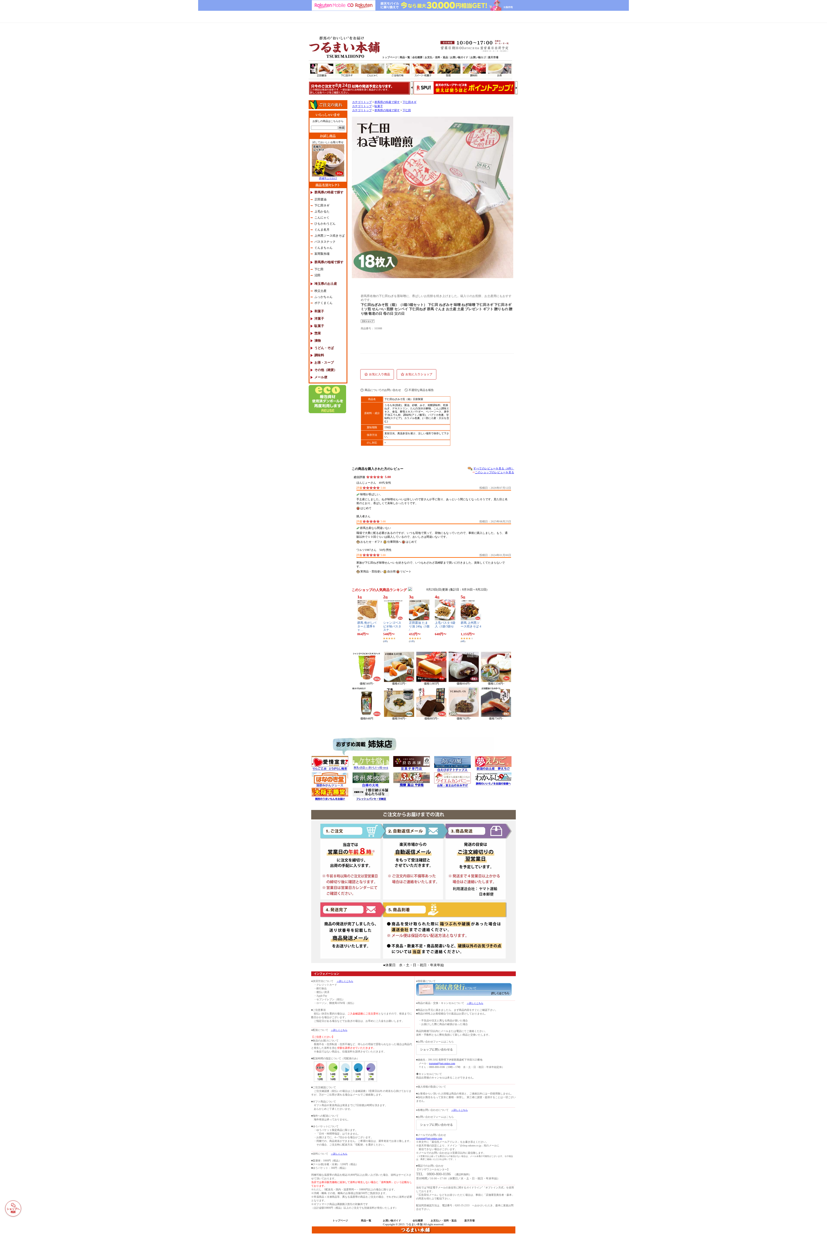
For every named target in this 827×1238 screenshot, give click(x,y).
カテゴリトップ (362, 102)
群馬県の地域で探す (329, 262)
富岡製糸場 (322, 253)
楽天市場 (493, 57)
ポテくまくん (323, 303)
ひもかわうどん (325, 223)
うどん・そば (324, 348)
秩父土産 (320, 290)
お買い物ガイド (459, 57)
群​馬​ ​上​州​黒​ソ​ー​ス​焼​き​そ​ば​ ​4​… (471, 626)
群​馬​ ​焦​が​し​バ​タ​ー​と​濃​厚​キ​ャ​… (366, 626)
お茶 (499, 70)
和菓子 (319, 311)
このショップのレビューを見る (494, 472)
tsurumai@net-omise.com (442, 1063)
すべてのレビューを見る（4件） (493, 468)
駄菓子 (319, 326)
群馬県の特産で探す (329, 192)
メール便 (320, 377)
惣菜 (449, 70)
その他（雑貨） (325, 370)
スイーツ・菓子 (423, 70)
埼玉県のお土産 (325, 283)
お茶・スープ (324, 362)
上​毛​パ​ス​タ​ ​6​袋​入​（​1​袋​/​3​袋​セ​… (445, 626)
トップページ (390, 57)
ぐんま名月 (322, 229)
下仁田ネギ (347, 70)
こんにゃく (373, 70)
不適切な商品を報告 (421, 390)
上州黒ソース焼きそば (329, 235)
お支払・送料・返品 (436, 57)
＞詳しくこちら (345, 981)
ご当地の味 (398, 70)
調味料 (474, 70)
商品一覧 (405, 57)
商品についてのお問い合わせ (383, 390)
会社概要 (417, 57)
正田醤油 (322, 70)
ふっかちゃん (323, 297)
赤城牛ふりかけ (328, 178)
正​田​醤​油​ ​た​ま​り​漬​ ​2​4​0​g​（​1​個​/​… (419, 626)
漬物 (317, 340)
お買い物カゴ (478, 57)
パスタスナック (325, 241)
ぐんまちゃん (323, 247)
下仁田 (318, 269)
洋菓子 (319, 318)
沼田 (317, 275)
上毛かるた (322, 211)
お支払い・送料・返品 (444, 1220)
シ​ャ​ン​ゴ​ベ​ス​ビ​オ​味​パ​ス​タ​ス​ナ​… (392, 626)
